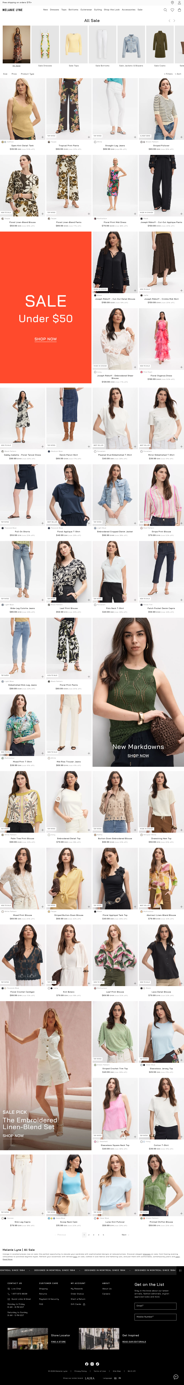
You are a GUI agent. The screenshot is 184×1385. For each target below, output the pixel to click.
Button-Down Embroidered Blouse (115, 839)
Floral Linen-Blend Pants (68, 222)
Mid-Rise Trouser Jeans (69, 762)
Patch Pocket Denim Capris (161, 608)
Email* (140, 1306)
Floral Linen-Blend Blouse (22, 222)
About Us (107, 1289)
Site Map (117, 1371)
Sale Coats (160, 66)
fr (120, 1378)
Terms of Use (100, 1371)
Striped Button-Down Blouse (68, 915)
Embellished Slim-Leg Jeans (22, 685)
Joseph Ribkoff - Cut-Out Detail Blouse (115, 299)
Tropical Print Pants (69, 146)
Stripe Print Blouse (161, 532)
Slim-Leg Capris (23, 1222)
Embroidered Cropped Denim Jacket (115, 532)
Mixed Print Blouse (22, 915)
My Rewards (77, 1289)
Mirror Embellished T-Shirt (161, 455)
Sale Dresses (45, 66)
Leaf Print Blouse (69, 608)
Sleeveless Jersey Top (161, 1069)
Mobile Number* (145, 1317)
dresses (147, 1254)
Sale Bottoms (102, 66)
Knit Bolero (68, 992)
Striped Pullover (161, 146)
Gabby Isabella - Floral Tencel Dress (22, 455)
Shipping (43, 1289)
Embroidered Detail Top (69, 839)
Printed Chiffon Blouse (161, 1222)
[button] (169, 21)
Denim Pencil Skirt (69, 455)
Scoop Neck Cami (68, 1222)
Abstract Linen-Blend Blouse (161, 915)
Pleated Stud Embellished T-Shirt (115, 455)
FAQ (41, 1304)
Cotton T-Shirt (161, 1145)
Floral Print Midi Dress (115, 222)
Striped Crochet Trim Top (115, 1069)
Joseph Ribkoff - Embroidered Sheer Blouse (115, 377)
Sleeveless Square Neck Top (115, 1145)
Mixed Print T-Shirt (22, 762)
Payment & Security (49, 1299)
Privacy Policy (80, 1371)
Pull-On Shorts (22, 532)
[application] (176, 1377)
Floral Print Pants (69, 685)
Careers (106, 1294)
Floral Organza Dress (161, 376)
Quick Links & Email (21, 1299)
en (115, 1378)
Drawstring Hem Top (161, 839)
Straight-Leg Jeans (115, 146)
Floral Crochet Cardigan (23, 992)
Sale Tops (74, 66)
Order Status (77, 1294)
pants (178, 1257)
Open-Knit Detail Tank (22, 146)
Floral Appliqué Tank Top (115, 915)
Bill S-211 (132, 1371)
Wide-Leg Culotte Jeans (22, 608)
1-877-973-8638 (19, 1294)
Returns (43, 1294)
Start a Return (78, 1299)
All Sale (16, 66)
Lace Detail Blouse (161, 992)
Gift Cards (76, 1304)
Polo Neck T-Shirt (115, 608)
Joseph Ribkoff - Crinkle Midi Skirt (161, 299)
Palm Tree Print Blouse (22, 839)
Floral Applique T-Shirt (68, 532)
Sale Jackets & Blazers (131, 66)
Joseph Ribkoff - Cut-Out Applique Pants (161, 222)
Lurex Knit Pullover (115, 1222)
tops (75, 1257)
